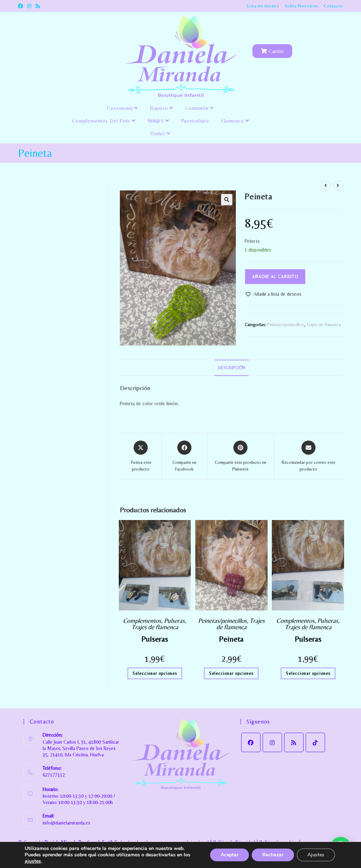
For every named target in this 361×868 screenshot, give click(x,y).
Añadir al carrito (275, 276)
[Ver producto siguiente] (338, 185)
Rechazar (272, 854)
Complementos (142, 620)
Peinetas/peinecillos (285, 324)
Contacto (333, 5)
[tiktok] (315, 742)
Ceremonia (120, 108)
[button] (226, 199)
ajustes (33, 861)
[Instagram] (272, 742)
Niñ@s (156, 121)
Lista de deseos (263, 5)
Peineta (231, 638)
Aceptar (229, 854)
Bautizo (160, 108)
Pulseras (174, 620)
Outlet (158, 133)
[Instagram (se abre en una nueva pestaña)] (29, 6)
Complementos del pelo (102, 121)
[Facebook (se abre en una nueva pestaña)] (21, 6)
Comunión (197, 108)
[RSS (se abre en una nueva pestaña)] (37, 6)
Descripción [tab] (231, 367)
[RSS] (294, 742)
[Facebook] (251, 742)
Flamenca (233, 121)
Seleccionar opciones (155, 673)
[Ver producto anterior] (326, 185)
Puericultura (195, 121)
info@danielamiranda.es (66, 823)
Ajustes (315, 854)
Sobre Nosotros (301, 5)
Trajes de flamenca (323, 324)
